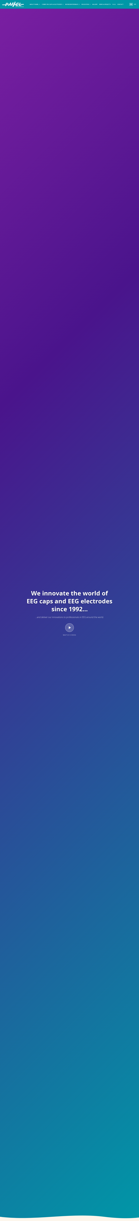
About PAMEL (34, 4)
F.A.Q (114, 4)
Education (85, 4)
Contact (120, 4)
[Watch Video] (69, 627)
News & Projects (105, 4)
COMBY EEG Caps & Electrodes (52, 4)
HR (135, 4)
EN (131, 4)
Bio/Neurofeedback (71, 4)
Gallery (95, 4)
